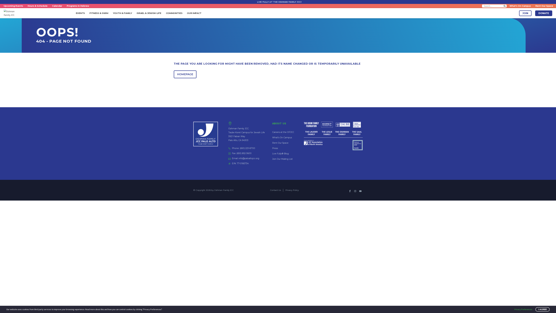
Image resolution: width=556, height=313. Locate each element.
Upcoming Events (13, 6)
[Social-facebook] (350, 191)
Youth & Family (122, 13)
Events (80, 13)
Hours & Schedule (37, 6)
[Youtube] (360, 191)
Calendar (57, 6)
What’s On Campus (520, 6)
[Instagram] (355, 191)
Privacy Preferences (523, 309)
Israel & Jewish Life (149, 13)
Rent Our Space (544, 6)
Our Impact (194, 13)
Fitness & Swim (98, 13)
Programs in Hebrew (78, 6)
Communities (174, 13)
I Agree (542, 309)
